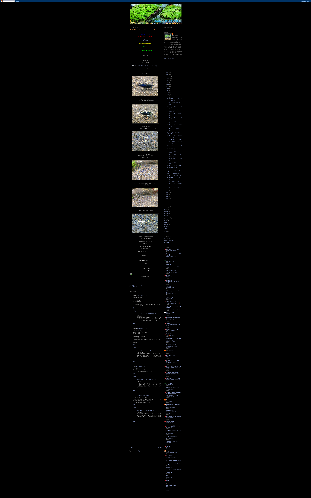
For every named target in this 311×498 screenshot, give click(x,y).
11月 (168, 78)
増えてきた (168, 313)
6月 (168, 88)
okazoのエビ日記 (170, 421)
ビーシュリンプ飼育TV (171, 436)
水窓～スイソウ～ (170, 446)
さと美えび (168, 286)
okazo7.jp (166, 242)
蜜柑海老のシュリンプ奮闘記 (173, 249)
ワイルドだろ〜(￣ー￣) (171, 401)
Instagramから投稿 (170, 261)
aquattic (168, 490)
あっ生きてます (169, 433)
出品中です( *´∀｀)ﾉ (170, 362)
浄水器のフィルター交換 (171, 452)
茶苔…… (168, 356)
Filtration (166, 215)
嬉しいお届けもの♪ (170, 319)
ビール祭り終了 (169, 438)
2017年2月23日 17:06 (141, 366)
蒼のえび (145, 40)
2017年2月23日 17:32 (151, 350)
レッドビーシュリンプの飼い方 (173, 309)
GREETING (167, 217)
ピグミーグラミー (170, 352)
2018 (167, 72)
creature (134, 286)
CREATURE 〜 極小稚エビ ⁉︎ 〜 (174, 165)
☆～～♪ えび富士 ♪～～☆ (173, 426)
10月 (168, 80)
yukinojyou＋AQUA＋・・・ (173, 485)
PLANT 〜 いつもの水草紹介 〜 (174, 173)
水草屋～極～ (169, 264)
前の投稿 (160, 448)
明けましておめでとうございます (173, 457)
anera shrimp (169, 260)
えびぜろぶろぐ (169, 480)
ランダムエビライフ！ (171, 301)
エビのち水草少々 (170, 297)
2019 (167, 70)
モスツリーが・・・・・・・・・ (173, 477)
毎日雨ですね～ (169, 384)
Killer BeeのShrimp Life (172, 372)
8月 (168, 84)
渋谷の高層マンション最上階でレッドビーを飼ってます (173, 339)
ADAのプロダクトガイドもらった (173, 469)
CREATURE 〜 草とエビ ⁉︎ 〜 (174, 139)
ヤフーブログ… (169, 298)
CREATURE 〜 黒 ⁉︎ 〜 (172, 149)
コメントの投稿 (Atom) (137, 451)
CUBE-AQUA (169, 472)
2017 (167, 74)
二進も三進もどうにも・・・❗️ (173, 303)
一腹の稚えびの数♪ (170, 287)
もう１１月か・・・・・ (171, 427)
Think (165, 231)
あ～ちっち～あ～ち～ (171, 293)
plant (165, 222)
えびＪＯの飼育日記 (171, 270)
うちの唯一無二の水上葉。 (172, 272)
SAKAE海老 (169, 383)
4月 (168, 92)
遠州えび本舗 (169, 280)
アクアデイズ (169, 467)
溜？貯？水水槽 (169, 417)
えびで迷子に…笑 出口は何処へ (173, 416)
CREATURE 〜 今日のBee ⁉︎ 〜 (174, 181)
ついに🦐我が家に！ (170, 335)
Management (167, 219)
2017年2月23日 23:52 (143, 395)
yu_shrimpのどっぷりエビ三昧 (173, 366)
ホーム (145, 448)
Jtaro (167, 399)
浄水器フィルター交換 (171, 250)
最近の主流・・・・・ (171, 442)
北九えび (168, 476)
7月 (168, 86)
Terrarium (166, 230)
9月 (168, 82)
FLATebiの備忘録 (170, 312)
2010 (167, 196)
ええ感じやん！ (169, 422)
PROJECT (166, 226)
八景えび (168, 323)
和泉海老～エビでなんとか (172, 387)
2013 (167, 194)
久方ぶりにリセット (170, 389)
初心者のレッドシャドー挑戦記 (173, 378)
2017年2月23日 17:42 (151, 379)
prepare (166, 224)
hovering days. (170, 350)
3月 (168, 95)
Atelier (165, 208)
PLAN (165, 220)
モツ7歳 (168, 447)
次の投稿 (131, 448)
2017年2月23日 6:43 (142, 295)
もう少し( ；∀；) (169, 276)
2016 (167, 192)
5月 (168, 90)
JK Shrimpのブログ (171, 344)
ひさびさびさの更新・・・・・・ (173, 482)
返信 (134, 308)
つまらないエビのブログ (172, 441)
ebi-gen (168, 451)
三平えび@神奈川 (170, 410)
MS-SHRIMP (169, 455)
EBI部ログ (168, 334)
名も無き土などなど (170, 407)
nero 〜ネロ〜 (140, 313)
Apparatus (166, 206)
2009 (167, 199)
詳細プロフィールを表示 (169, 58)
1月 (168, 190)
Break (165, 209)
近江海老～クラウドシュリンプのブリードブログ (173, 291)
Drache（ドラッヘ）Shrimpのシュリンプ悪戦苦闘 (173, 393)
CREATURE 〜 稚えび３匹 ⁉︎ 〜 (174, 175)
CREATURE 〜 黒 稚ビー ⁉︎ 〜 (174, 168)
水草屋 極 (167, 238)
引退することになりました (172, 341)
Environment (167, 213)
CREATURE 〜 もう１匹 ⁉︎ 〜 (174, 187)
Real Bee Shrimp (170, 355)
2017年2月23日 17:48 (151, 313)
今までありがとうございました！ (173, 379)
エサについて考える (170, 330)
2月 (168, 97)
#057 (167, 486)
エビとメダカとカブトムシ (172, 329)
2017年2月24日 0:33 (150, 410)
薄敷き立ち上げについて (171, 256)
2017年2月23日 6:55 (142, 328)
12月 (168, 76)
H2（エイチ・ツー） (169, 240)
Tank (165, 228)
